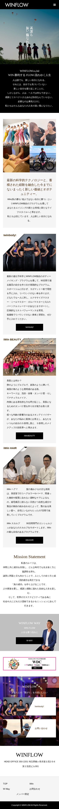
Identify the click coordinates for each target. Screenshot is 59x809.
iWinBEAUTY (29, 436)
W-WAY (29, 641)
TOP (5, 783)
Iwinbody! (29, 327)
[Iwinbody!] (29, 698)
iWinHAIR (30, 540)
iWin (31, 783)
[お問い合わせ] (29, 720)
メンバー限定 (22, 794)
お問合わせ (34, 789)
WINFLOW (29, 755)
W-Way (6, 789)
